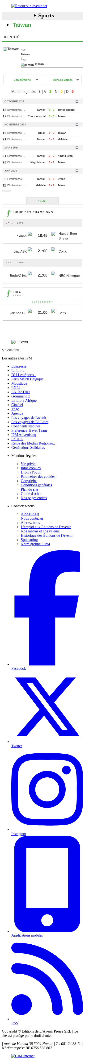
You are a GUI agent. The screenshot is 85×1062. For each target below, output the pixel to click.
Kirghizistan (65, 155)
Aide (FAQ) (30, 514)
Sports (46, 15)
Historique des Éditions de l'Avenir (47, 535)
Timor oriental (66, 109)
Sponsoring (29, 540)
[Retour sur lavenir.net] (42, 6)
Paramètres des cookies (38, 476)
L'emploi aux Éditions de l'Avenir (46, 527)
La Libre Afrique (24, 400)
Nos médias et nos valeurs (40, 531)
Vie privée (28, 464)
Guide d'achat (31, 494)
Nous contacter (32, 518)
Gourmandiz (20, 396)
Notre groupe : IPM (35, 544)
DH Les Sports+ (23, 375)
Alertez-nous (30, 523)
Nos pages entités (34, 498)
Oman (42, 132)
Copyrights (29, 481)
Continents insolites (25, 426)
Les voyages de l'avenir (28, 418)
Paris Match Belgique (27, 379)
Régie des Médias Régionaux (33, 443)
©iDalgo (6, 190)
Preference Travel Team (29, 430)
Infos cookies (31, 468)
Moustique (19, 383)
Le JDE (17, 439)
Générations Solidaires (28, 447)
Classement (43, 302)
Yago (15, 409)
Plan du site (29, 489)
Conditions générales (36, 485)
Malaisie (63, 139)
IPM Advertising (23, 435)
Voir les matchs (62, 79)
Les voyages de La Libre (29, 422)
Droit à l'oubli (31, 472)
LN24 (15, 388)
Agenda (17, 413)
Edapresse (18, 366)
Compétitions (22, 79)
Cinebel (17, 405)
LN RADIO (20, 392)
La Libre (17, 370)
